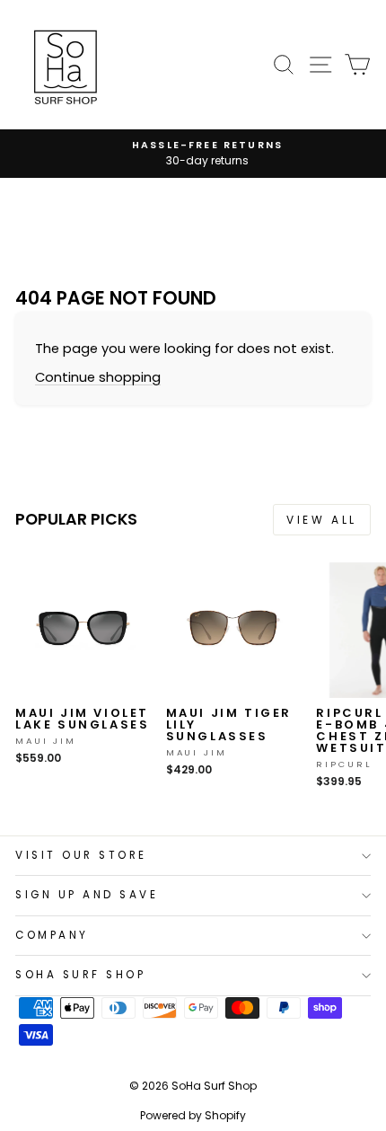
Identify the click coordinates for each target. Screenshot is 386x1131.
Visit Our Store (81, 855)
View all (321, 519)
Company (52, 935)
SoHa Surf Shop (80, 975)
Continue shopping (98, 377)
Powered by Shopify (193, 1115)
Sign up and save (87, 895)
